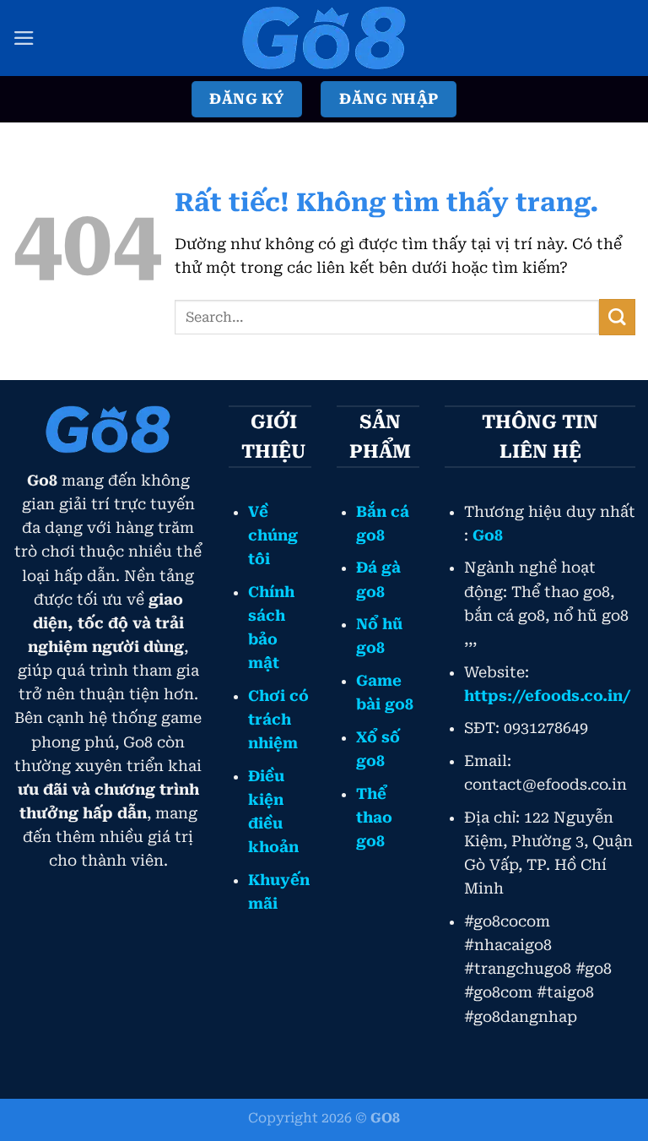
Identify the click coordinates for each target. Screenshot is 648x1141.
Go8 (487, 535)
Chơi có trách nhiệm (278, 719)
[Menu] (24, 38)
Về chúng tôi (273, 535)
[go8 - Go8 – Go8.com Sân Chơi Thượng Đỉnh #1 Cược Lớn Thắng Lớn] (324, 38)
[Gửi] (617, 317)
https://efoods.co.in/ (547, 695)
